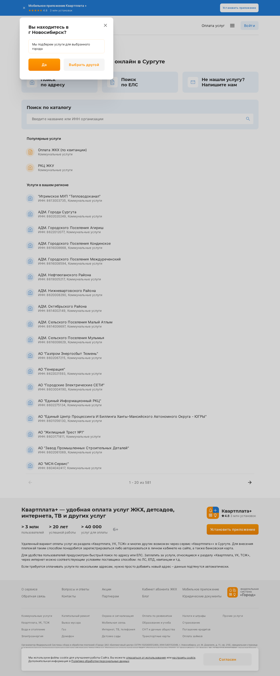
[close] (105, 25)
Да (44, 64)
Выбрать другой (84, 64)
